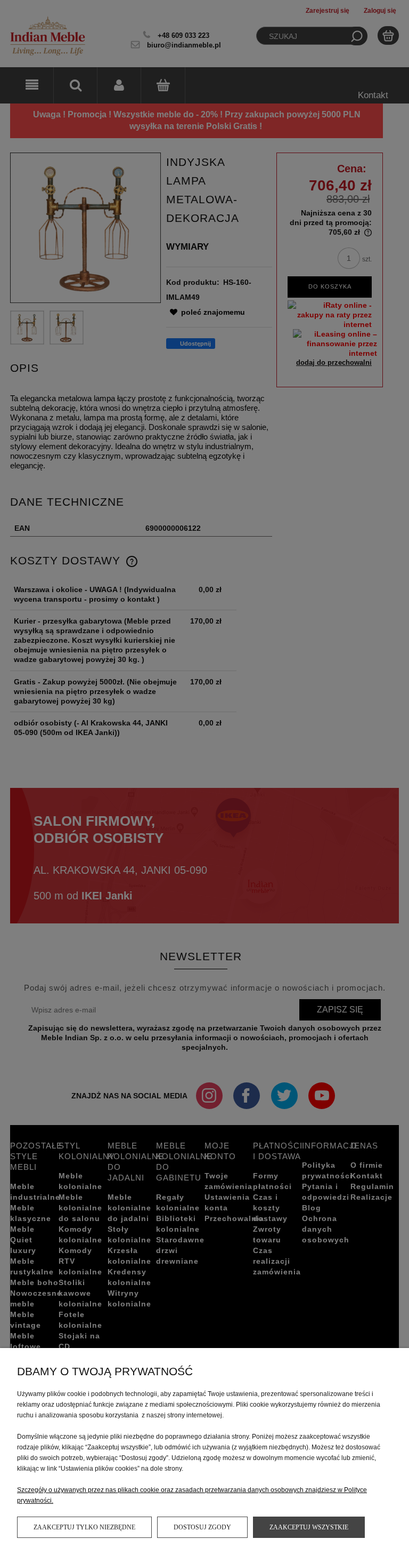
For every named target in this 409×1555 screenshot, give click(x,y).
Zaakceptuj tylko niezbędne (84, 1527)
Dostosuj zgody (202, 1527)
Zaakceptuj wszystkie (308, 1527)
